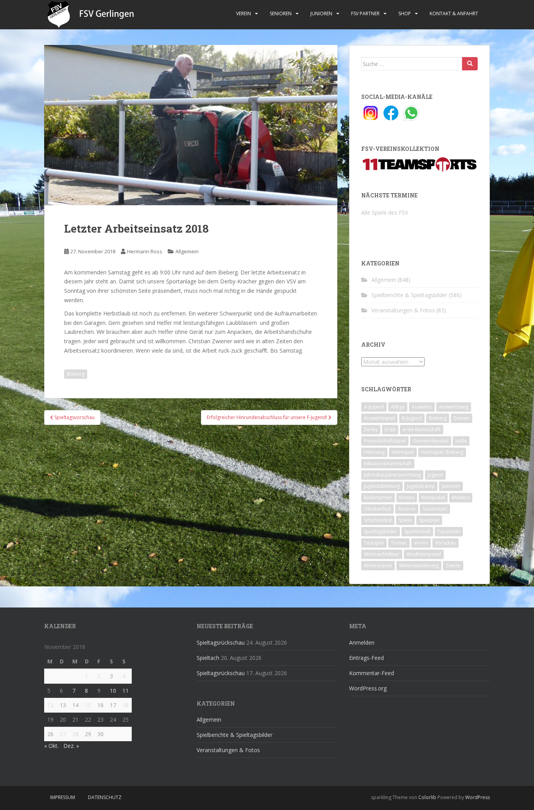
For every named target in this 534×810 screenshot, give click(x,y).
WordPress (477, 797)
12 (50, 705)
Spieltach (208, 657)
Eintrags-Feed (366, 657)
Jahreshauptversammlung (392, 474)
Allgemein (187, 251)
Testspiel (374, 542)
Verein (243, 13)
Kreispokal (433, 497)
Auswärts (422, 406)
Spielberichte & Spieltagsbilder (409, 295)
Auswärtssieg (453, 406)
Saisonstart (435, 508)
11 (125, 690)
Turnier (399, 542)
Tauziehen (448, 531)
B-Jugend (412, 418)
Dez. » (71, 745)
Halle (461, 440)
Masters (460, 497)
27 (63, 734)
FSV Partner (365, 13)
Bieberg (75, 374)
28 (75, 734)
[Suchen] (470, 63)
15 (88, 705)
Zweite (453, 565)
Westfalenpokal (424, 554)
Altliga (398, 406)
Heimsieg (374, 452)
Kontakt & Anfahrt (454, 13)
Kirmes (406, 497)
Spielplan (429, 520)
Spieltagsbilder (380, 531)
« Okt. (51, 745)
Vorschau (445, 542)
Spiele (405, 520)
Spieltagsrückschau (221, 642)
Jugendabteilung (382, 486)
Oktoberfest (377, 508)
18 (125, 705)
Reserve (407, 508)
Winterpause (378, 565)
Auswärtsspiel (379, 418)
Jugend (435, 474)
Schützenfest (378, 520)
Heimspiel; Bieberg (442, 452)
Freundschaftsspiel (385, 440)
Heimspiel (403, 452)
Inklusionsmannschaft (388, 463)
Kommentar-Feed (371, 673)
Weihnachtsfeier (382, 554)
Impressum (62, 797)
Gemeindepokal (430, 440)
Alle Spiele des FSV (384, 212)
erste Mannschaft (422, 429)
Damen (461, 418)
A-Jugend (374, 406)
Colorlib (427, 797)
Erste (390, 429)
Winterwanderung (419, 565)
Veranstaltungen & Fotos (403, 310)
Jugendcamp (421, 486)
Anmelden (362, 642)
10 (113, 690)
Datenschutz (105, 797)
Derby (371, 429)
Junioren (321, 13)
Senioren (281, 13)
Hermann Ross (144, 251)
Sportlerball (417, 531)
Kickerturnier (378, 497)
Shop (404, 13)
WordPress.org (368, 688)
